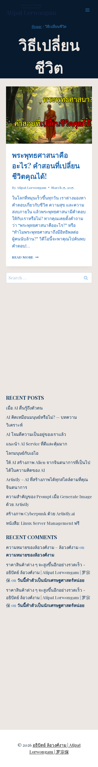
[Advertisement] (49, 338)
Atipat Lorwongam (31, 187)
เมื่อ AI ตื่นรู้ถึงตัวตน (24, 408)
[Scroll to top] (85, 707)
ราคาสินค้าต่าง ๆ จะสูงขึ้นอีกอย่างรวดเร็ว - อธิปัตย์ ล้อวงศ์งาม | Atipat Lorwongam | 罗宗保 (48, 572)
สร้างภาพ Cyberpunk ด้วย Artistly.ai (40, 513)
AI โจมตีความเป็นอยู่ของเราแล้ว (36, 434)
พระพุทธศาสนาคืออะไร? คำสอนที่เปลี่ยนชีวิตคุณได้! (46, 165)
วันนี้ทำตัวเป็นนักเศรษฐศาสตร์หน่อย (50, 580)
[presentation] (49, 115)
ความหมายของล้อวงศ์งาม (30, 554)
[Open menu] (87, 10)
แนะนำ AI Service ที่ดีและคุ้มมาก (36, 443)
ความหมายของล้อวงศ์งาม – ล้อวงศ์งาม (42, 547)
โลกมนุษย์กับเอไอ (22, 453)
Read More (25, 257)
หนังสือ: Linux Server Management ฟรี (42, 523)
